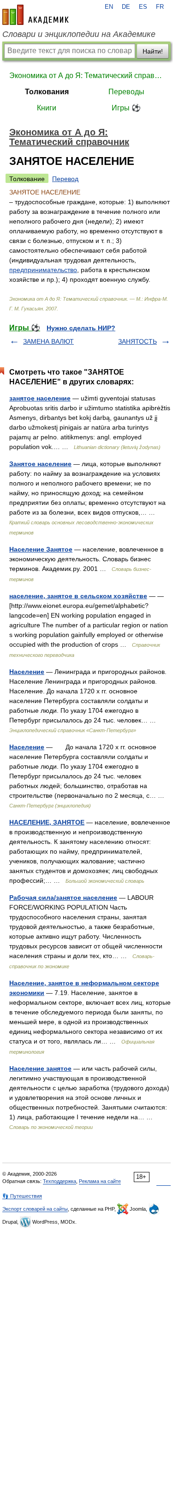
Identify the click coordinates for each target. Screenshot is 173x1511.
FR (160, 7)
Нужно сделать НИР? (81, 328)
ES (143, 7)
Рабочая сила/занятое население (63, 897)
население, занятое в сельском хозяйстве (78, 596)
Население (26, 671)
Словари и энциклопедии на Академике (78, 34)
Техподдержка (59, 1181)
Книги (46, 108)
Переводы (126, 92)
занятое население (40, 398)
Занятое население (40, 463)
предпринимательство (43, 269)
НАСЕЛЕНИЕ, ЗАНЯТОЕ (46, 822)
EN (109, 7)
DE (126, 7)
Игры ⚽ (126, 108)
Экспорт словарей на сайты (35, 1209)
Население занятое (40, 1068)
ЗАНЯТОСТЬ (137, 341)
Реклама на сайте (100, 1181)
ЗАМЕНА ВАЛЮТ (48, 341)
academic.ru (35, 15)
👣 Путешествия (22, 1196)
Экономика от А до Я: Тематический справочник (86, 75)
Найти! (153, 51)
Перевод (65, 178)
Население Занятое (40, 549)
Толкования (47, 92)
